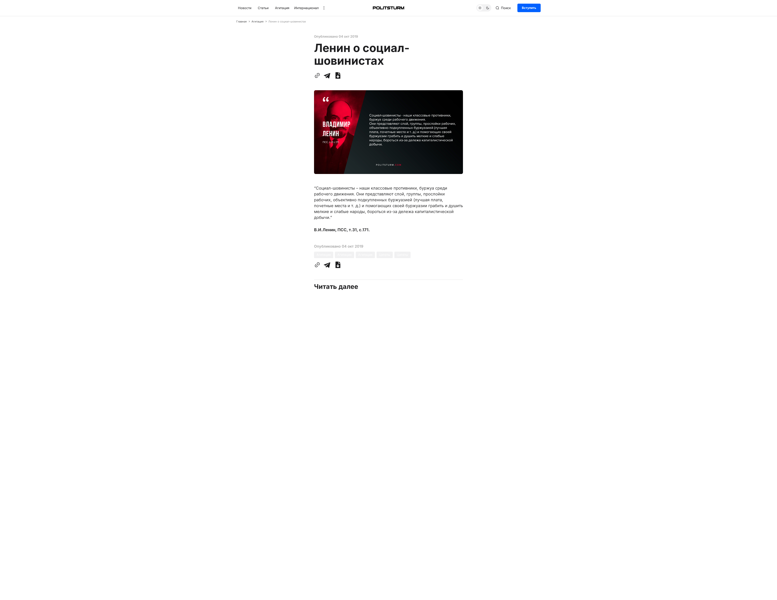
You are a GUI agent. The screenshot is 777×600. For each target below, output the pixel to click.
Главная (241, 21)
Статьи (263, 8)
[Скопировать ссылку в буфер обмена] (318, 75)
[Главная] (388, 8)
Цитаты (384, 255)
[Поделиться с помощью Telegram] (327, 75)
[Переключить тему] (483, 8)
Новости (244, 8)
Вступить (529, 8)
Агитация (282, 8)
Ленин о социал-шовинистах (287, 21)
